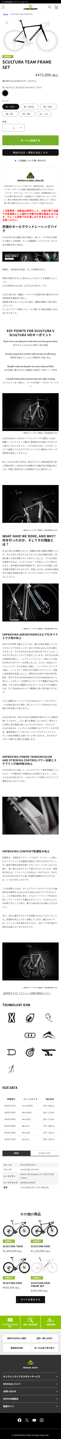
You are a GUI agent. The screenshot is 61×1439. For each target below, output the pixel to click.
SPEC (16, 1153)
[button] (49, 7)
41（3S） (11, 106)
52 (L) (44, 113)
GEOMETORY (44, 1153)
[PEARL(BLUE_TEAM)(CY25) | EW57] (12, 93)
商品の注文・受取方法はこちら (30, 152)
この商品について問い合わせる (31, 160)
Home (5, 14)
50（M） (27, 113)
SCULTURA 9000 (40, 1246)
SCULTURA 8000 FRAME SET (40, 1284)
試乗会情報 (51, 1324)
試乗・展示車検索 (30, 1324)
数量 (4, 121)
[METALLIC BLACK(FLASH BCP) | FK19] (5, 93)
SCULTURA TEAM (13, 1246)
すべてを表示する (30, 1299)
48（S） (10, 113)
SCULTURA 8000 (12, 1283)
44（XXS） (30, 106)
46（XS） (48, 106)
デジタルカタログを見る (10, 1325)
